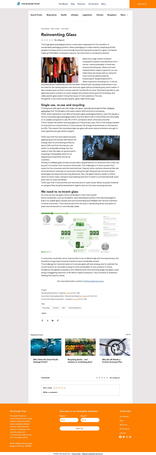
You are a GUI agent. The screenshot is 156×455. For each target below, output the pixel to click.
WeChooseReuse (75, 308)
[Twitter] (123, 437)
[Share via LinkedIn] (53, 320)
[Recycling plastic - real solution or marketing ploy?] (80, 347)
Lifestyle (74, 15)
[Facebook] (120, 437)
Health (64, 15)
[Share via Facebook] (42, 320)
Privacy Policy (76, 454)
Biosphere (112, 15)
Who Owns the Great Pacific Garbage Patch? (45, 360)
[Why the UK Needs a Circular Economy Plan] (115, 347)
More (123, 15)
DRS (63, 308)
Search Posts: (36, 15)
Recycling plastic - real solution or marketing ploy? (80, 360)
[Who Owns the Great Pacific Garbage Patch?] (46, 347)
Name (62, 416)
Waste (44, 313)
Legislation (87, 15)
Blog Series (52, 15)
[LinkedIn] (130, 437)
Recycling (46, 308)
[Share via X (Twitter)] (47, 320)
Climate (99, 15)
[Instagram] (127, 437)
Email (83, 416)
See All (128, 334)
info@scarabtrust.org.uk (23, 443)
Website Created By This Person (92, 454)
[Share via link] (58, 320)
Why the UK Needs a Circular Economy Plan (112, 360)
